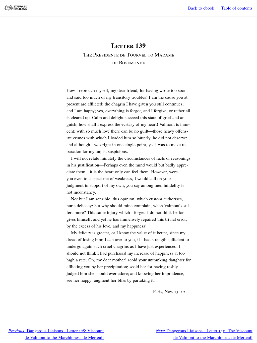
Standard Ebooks (16, 8)
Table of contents (236, 8)
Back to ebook (201, 8)
